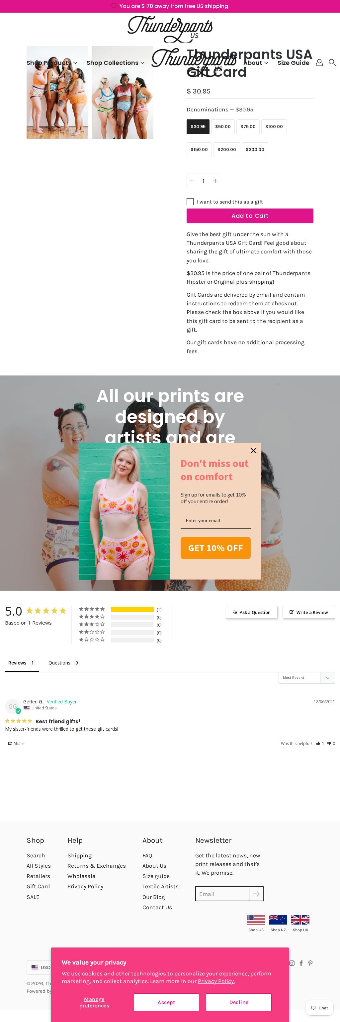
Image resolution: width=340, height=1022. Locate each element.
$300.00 (255, 149)
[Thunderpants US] (170, 29)
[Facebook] (301, 963)
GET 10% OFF (215, 548)
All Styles (39, 865)
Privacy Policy (85, 886)
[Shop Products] (75, 63)
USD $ (48, 967)
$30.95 (198, 126)
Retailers (38, 876)
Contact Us (157, 907)
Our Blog (153, 897)
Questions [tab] (59, 662)
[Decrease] (192, 181)
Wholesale (81, 876)
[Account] (319, 62)
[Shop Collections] (142, 63)
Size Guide (293, 63)
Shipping (79, 855)
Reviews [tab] (17, 662)
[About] (266, 63)
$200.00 (226, 149)
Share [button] (19, 743)
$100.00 (274, 126)
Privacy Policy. (216, 981)
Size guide (156, 876)
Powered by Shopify (48, 991)
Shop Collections (112, 63)
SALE (33, 897)
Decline (239, 1002)
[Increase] (215, 181)
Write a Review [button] (312, 612)
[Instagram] (292, 963)
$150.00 (199, 149)
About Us (154, 865)
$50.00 (223, 126)
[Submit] (256, 893)
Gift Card (38, 886)
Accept (166, 1002)
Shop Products (49, 63)
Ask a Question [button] (255, 612)
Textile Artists (160, 886)
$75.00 (248, 126)
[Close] (253, 450)
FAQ (147, 855)
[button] (332, 62)
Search (36, 855)
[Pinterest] (310, 963)
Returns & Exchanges (96, 865)
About (252, 63)
